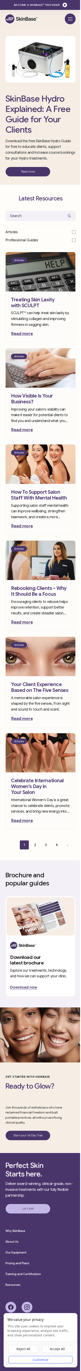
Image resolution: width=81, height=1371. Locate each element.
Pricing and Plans (17, 1263)
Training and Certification (23, 1274)
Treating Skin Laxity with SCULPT (32, 303)
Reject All (23, 1349)
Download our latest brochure (27, 960)
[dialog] (40, 1340)
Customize (40, 1360)
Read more (22, 333)
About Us (11, 1242)
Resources (12, 1285)
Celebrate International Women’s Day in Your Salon (37, 786)
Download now (23, 987)
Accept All (57, 1349)
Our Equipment (15, 1252)
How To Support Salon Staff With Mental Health (39, 495)
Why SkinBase (15, 1231)
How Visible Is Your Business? (32, 399)
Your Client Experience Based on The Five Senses (39, 687)
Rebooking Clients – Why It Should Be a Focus (39, 591)
